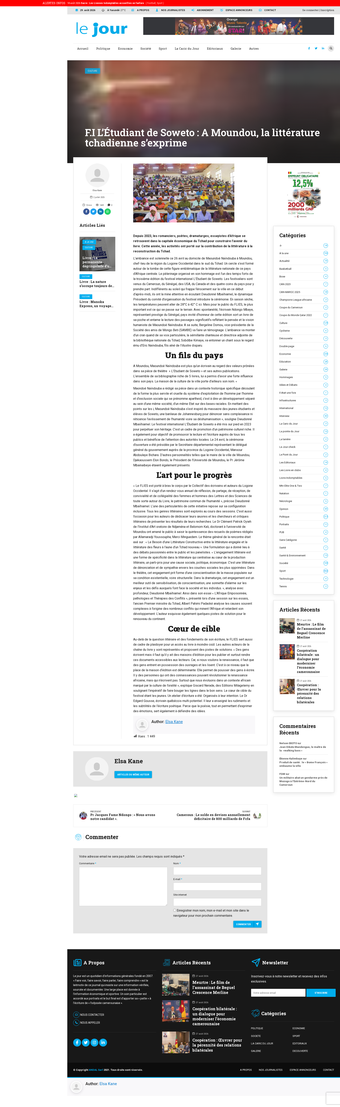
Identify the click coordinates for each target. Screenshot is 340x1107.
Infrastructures (302, 400)
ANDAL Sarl (96, 1069)
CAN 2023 (302, 284)
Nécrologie (302, 501)
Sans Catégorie (302, 539)
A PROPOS (246, 1069)
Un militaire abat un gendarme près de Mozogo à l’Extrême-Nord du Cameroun (303, 781)
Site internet (180, 894)
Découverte (302, 338)
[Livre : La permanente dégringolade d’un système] (97, 254)
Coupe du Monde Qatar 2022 (302, 315)
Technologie (302, 578)
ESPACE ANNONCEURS (303, 1069)
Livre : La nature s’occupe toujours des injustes (96, 286)
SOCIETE (256, 1036)
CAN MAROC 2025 (303, 292)
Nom (177, 863)
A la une (89, 242)
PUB (302, 532)
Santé (302, 547)
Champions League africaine (302, 299)
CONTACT (328, 1069)
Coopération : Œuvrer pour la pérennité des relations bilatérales (309, 693)
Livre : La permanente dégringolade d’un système (96, 264)
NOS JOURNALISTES (271, 1069)
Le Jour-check (302, 446)
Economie (303, 353)
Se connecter (310, 10)
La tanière (302, 439)
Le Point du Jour (302, 454)
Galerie (303, 369)
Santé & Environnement (303, 555)
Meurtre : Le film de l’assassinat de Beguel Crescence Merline (311, 630)
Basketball (302, 268)
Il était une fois (302, 392)
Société (303, 563)
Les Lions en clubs (302, 470)
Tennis (302, 586)
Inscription (327, 10)
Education (303, 361)
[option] (194, 193)
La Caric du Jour (302, 423)
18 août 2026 (115, 3)
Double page (302, 346)
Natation (302, 493)
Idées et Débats (302, 384)
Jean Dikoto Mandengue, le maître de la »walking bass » (302, 748)
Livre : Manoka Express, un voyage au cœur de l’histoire (95, 306)
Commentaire (87, 863)
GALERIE (256, 1050)
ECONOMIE (299, 1028)
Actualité (303, 260)
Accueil (82, 48)
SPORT (296, 1036)
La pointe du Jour (303, 431)
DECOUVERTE (300, 1050)
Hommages (302, 377)
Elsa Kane (97, 190)
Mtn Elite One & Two (302, 485)
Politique (303, 516)
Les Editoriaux (303, 462)
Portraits (303, 524)
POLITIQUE (257, 1028)
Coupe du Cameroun (302, 307)
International (303, 408)
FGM (282, 773)
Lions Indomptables (302, 477)
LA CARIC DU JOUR (262, 1043)
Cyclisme (302, 330)
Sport (303, 570)
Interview (303, 416)
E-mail (177, 879)
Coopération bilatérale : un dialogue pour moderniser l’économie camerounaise (308, 661)
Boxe (302, 276)
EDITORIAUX (300, 1043)
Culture (92, 70)
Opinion (303, 508)
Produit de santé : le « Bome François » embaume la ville (303, 764)
